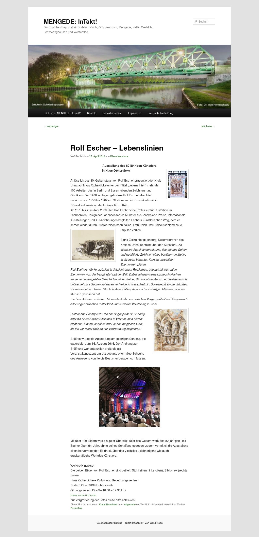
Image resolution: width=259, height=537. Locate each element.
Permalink (76, 508)
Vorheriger (51, 126)
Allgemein (130, 504)
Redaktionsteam (112, 113)
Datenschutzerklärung (160, 113)
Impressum (134, 113)
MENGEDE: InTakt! (70, 21)
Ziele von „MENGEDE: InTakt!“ (63, 113)
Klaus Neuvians (119, 156)
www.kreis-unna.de (83, 495)
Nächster (208, 126)
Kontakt (91, 113)
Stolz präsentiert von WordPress (144, 523)
